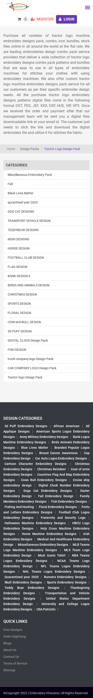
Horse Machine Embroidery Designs (49, 534)
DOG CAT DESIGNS (21, 211)
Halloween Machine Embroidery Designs (35, 523)
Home (11, 149)
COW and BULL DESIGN (24, 322)
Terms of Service (15, 663)
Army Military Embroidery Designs (44, 437)
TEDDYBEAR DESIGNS (23, 230)
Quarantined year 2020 (22, 577)
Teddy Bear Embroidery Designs (32, 588)
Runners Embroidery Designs (65, 577)
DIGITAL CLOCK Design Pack (28, 340)
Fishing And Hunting (19, 507)
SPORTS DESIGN (19, 303)
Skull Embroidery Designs (23, 582)
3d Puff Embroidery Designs (26, 426)
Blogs (7, 643)
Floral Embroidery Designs (58, 507)
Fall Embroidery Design (55, 496)
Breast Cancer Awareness (58, 453)
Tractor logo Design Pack (25, 377)
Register (44, 19)
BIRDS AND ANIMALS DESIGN (28, 285)
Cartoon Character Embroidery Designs (35, 464)
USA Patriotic (46, 609)
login (68, 19)
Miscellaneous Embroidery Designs (43, 544)
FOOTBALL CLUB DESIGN (26, 257)
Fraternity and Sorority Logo (63, 517)
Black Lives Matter (20, 193)
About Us (9, 650)
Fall (10, 184)
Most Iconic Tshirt (51, 555)
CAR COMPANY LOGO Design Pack (32, 368)
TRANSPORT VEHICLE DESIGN (29, 221)
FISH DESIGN (17, 349)
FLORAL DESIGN (19, 313)
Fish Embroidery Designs (69, 501)
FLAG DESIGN (17, 267)
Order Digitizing (14, 636)
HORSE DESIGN (19, 248)
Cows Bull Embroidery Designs (44, 480)
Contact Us (11, 656)
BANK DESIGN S (19, 276)
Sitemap (9, 670)
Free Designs (12, 630)
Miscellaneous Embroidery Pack (30, 175)
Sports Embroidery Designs (66, 582)
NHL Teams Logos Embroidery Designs (54, 571)
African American (66, 426)
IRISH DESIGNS (18, 239)
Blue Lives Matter (34, 447)
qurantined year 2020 (23, 202)
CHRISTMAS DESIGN (22, 294)
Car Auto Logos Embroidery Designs (61, 458)
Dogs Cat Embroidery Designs (47, 491)
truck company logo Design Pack (30, 359)
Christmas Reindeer (51, 469)
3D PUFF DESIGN (20, 331)
